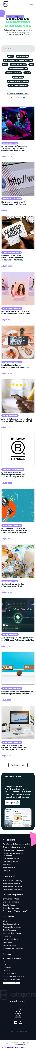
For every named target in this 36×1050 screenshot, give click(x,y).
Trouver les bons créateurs (14, 847)
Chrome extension (10, 862)
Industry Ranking (10, 945)
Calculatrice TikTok (10, 939)
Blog (5, 921)
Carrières (7, 967)
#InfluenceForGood (11, 899)
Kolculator (7, 936)
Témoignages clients (11, 924)
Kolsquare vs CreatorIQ (12, 881)
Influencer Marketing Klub (13, 948)
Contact (6, 970)
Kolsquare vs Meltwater (12, 887)
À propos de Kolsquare (12, 958)
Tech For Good (9, 905)
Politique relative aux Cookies (11, 982)
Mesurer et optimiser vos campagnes (13, 854)
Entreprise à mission (11, 902)
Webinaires (7, 942)
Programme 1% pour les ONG (15, 911)
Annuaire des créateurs (12, 933)
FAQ (4, 961)
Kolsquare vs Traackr (11, 884)
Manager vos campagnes (13, 850)
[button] (31, 3)
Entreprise (7, 871)
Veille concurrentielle (11, 859)
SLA (4, 964)
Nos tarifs (7, 865)
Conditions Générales (11, 980)
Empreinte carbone (11, 908)
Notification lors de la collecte (13, 1048)
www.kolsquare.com (18, 1001)
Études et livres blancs (12, 927)
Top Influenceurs (9, 930)
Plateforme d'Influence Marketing (16, 844)
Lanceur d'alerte (9, 973)
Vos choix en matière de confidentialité (20, 1043)
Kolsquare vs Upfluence (12, 890)
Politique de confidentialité (13, 977)
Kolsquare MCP (9, 868)
